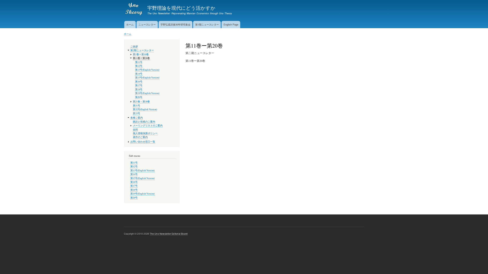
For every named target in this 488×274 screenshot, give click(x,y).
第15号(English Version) (147, 77)
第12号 (138, 66)
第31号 (136, 105)
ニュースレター (147, 24)
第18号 (138, 89)
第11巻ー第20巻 (141, 58)
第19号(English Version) (147, 93)
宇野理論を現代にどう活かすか (181, 7)
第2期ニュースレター (142, 50)
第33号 (136, 113)
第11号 (138, 62)
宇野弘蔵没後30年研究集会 (175, 24)
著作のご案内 (140, 137)
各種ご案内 (136, 117)
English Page (231, 24)
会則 (135, 129)
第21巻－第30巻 (141, 101)
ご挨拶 (134, 46)
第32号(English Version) (145, 109)
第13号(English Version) (147, 69)
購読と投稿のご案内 (144, 121)
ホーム (130, 24)
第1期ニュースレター (207, 24)
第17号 (138, 85)
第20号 (138, 97)
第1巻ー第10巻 (141, 54)
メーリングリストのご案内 (148, 125)
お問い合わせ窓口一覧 (142, 141)
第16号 (138, 81)
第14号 (138, 73)
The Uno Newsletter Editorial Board (169, 233)
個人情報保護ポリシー (145, 133)
